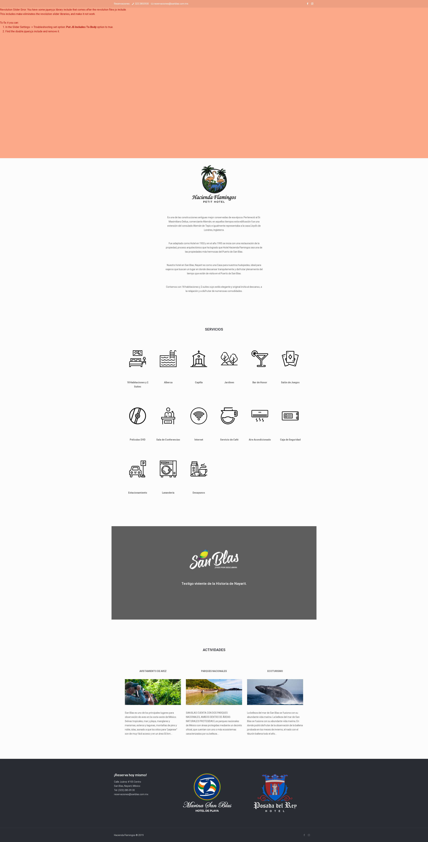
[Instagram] (312, 3)
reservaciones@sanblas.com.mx (171, 3)
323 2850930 (142, 3)
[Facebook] (307, 3)
